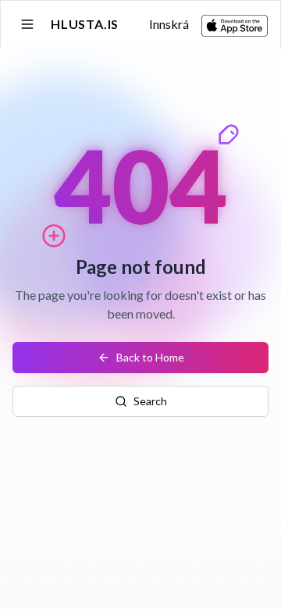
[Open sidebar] (27, 24)
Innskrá (169, 23)
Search (150, 401)
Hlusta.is (85, 23)
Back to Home (150, 357)
